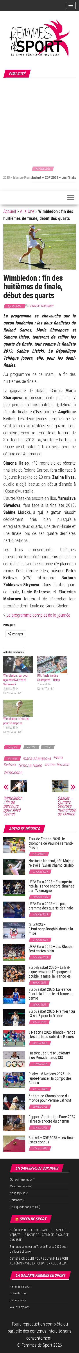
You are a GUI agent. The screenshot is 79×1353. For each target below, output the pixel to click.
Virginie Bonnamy (42, 306)
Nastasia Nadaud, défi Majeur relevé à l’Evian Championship (51, 863)
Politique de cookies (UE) (25, 1207)
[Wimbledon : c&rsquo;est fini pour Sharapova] (18, 708)
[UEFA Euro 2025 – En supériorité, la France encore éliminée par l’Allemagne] (14, 888)
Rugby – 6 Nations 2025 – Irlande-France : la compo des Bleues (50, 1078)
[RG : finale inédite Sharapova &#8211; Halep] (52, 664)
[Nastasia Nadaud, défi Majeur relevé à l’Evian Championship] (14, 867)
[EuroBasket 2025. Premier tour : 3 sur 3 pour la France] (14, 1017)
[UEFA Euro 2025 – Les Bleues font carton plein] (14, 952)
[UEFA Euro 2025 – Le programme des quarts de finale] (14, 909)
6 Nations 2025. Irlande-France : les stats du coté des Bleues (52, 1034)
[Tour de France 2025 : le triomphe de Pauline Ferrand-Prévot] (14, 845)
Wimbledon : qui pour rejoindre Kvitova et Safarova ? (15, 680)
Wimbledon (12, 772)
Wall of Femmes (20, 1307)
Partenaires (17, 1200)
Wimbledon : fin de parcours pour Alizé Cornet (12, 806)
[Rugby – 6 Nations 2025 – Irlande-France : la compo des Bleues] (14, 1080)
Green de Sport (32, 1219)
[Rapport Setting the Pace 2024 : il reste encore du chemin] (14, 1123)
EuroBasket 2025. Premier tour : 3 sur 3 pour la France (52, 1013)
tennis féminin (57, 764)
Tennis (47, 747)
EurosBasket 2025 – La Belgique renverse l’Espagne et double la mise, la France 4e (50, 971)
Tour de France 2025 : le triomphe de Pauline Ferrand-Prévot (51, 843)
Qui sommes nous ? (22, 1179)
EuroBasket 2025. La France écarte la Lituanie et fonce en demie (51, 993)
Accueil (9, 211)
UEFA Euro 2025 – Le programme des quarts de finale (51, 905)
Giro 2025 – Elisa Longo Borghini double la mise (51, 929)
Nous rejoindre (19, 1193)
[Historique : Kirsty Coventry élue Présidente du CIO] (14, 1059)
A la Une (27, 211)
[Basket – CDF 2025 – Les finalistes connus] (14, 1143)
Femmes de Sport (20, 1286)
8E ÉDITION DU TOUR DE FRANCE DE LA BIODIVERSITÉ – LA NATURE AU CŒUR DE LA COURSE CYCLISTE (39, 1235)
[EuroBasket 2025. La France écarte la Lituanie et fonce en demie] (14, 995)
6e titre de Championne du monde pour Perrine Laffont (50, 1098)
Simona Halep (30, 765)
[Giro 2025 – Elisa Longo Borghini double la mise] (14, 930)
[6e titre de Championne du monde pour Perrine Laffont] (14, 1102)
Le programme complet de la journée (38, 615)
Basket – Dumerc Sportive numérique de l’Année (66, 806)
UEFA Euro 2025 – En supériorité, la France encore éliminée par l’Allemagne (51, 886)
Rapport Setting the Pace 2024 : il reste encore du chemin (52, 1118)
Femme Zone (18, 1300)
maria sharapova (37, 758)
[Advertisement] (39, 121)
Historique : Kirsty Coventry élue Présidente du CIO (49, 1055)
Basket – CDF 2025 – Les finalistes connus (33, 178)
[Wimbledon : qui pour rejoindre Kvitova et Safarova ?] (18, 664)
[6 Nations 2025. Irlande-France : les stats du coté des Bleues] (14, 1038)
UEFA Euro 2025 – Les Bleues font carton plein (50, 948)
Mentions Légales (20, 1186)
